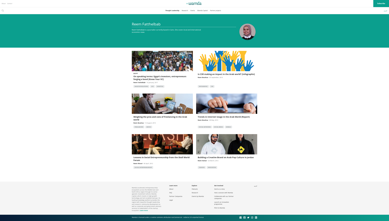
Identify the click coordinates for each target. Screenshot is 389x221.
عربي (385, 10)
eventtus (160, 86)
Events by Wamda (198, 196)
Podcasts (195, 189)
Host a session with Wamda (223, 193)
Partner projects (215, 10)
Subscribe (381, 3)
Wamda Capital (202, 10)
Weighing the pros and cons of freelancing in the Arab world (160, 118)
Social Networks (205, 127)
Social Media (218, 127)
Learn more (144, 210)
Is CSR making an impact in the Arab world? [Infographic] (226, 74)
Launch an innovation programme (221, 203)
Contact (9, 3)
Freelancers (139, 127)
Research (185, 10)
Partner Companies (175, 196)
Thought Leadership (172, 10)
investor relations (141, 86)
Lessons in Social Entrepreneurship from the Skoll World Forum (161, 159)
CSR (212, 86)
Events (192, 10)
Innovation (212, 167)
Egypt (135, 73)
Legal (171, 200)
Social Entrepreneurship (143, 167)
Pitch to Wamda (219, 208)
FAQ (170, 193)
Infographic (203, 86)
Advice (148, 127)
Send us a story (219, 189)
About (4, 3)
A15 (152, 86)
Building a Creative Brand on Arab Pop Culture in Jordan (226, 157)
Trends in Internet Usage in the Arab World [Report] (224, 116)
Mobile (228, 127)
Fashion (202, 167)
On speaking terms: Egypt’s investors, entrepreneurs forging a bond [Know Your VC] (159, 78)
